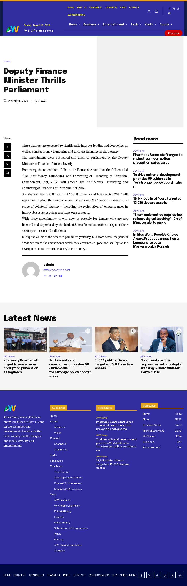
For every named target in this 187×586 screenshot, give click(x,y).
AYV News (138, 150)
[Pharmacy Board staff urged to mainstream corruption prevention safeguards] (25, 339)
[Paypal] (55, 275)
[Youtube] (169, 13)
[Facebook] (169, 9)
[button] (156, 11)
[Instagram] (173, 9)
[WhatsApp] (7, 173)
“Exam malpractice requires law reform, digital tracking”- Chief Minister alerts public (157, 218)
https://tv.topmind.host (56, 269)
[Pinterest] (7, 164)
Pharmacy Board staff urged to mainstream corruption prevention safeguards (157, 158)
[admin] (31, 270)
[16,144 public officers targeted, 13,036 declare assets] (116, 339)
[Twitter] (178, 9)
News (7, 61)
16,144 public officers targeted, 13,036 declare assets (114, 364)
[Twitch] (165, 575)
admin (42, 101)
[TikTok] (157, 575)
